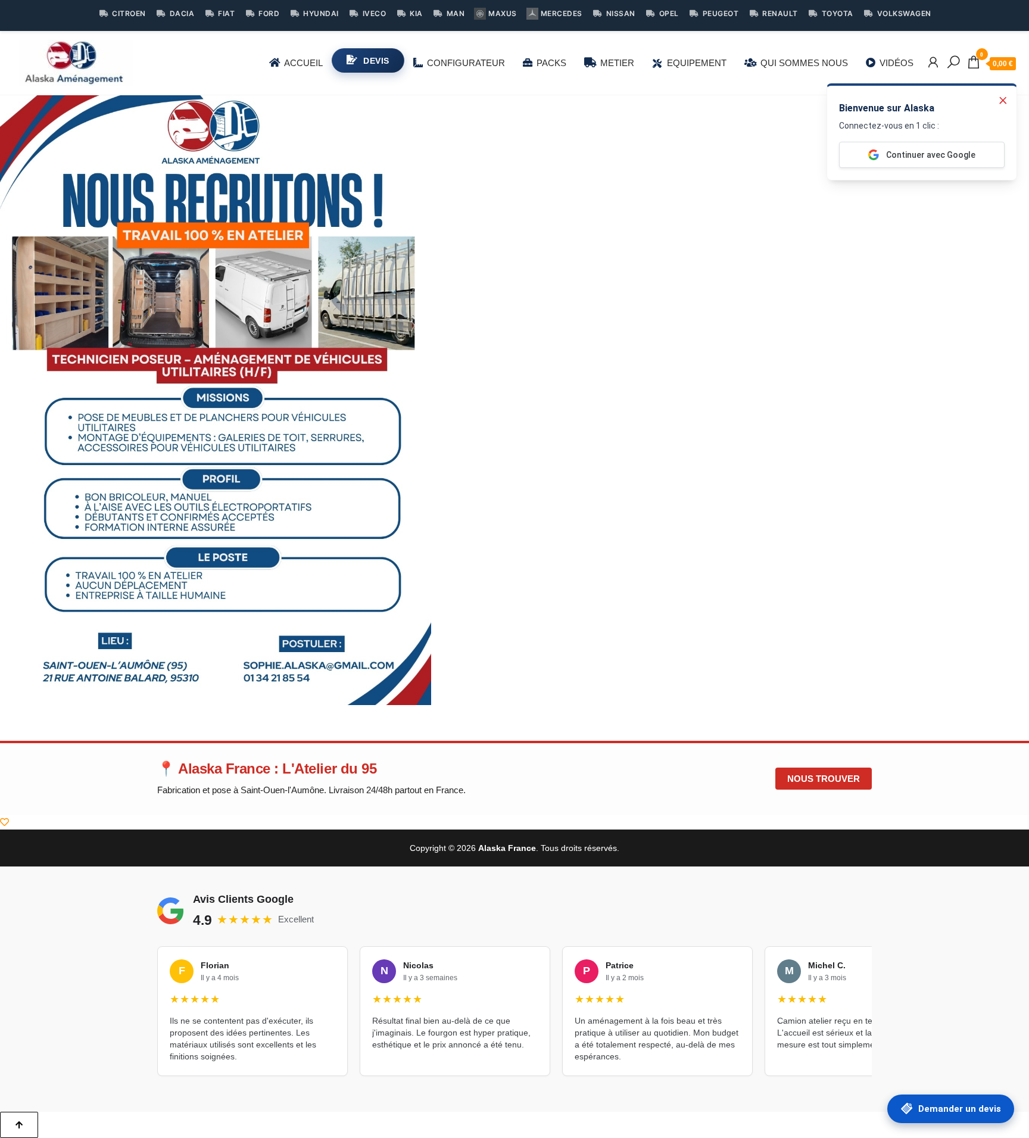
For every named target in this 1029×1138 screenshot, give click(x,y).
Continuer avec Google (930, 155)
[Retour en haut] (19, 1125)
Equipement (696, 63)
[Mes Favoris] (4, 822)
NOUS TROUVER (823, 779)
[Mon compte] (933, 62)
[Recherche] (953, 62)
